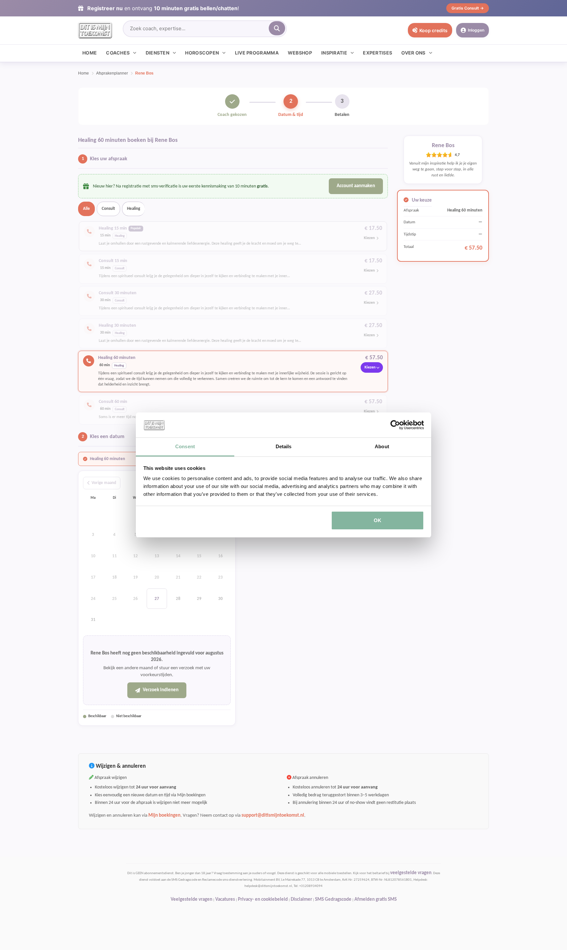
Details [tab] (284, 446)
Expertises (377, 52)
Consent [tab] (185, 446)
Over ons (413, 52)
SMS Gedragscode (333, 899)
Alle (86, 209)
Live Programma (257, 52)
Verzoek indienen (160, 690)
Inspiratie (334, 52)
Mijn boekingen (164, 815)
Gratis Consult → (468, 8)
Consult (108, 209)
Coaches (118, 52)
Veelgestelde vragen (191, 899)
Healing (133, 209)
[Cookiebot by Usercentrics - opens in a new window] (395, 425)
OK (377, 520)
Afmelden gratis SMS (375, 899)
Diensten (157, 52)
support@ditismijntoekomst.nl (273, 815)
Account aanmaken (356, 186)
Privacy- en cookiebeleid (263, 899)
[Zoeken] (277, 28)
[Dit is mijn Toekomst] (95, 30)
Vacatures (225, 899)
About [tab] (382, 446)
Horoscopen (202, 52)
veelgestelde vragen (410, 873)
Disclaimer (301, 899)
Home (89, 52)
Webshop (300, 52)
